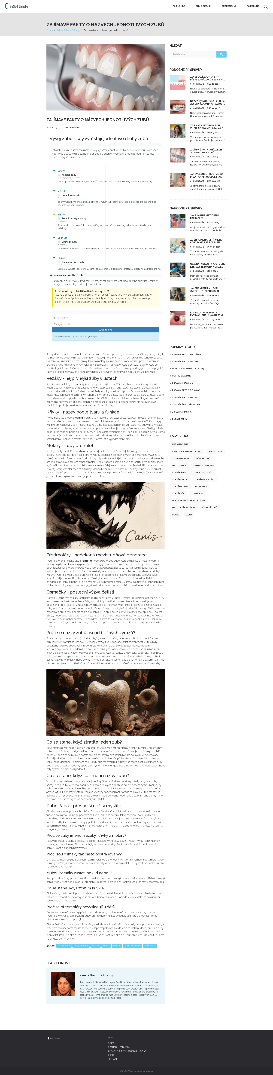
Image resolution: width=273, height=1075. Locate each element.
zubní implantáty (204, 479)
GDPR (111, 1055)
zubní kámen (179, 472)
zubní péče (178, 493)
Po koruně (253, 6)
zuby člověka (81, 945)
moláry (117, 945)
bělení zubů (203, 458)
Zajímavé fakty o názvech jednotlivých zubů (206, 151)
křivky (106, 945)
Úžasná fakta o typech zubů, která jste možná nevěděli (208, 265)
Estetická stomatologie (189, 369)
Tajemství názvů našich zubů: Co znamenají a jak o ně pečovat (206, 128)
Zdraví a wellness (185, 361)
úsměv (175, 515)
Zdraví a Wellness (184, 397)
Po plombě (179, 6)
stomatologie (180, 458)
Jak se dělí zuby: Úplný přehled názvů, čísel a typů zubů (207, 80)
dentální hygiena (204, 465)
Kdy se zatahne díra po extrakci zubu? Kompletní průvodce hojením (206, 315)
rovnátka (201, 486)
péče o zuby (215, 451)
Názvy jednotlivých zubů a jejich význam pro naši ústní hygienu (208, 104)
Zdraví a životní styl (186, 404)
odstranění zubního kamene (189, 500)
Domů (49, 30)
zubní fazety (179, 479)
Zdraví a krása (182, 383)
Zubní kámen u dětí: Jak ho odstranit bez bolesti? (206, 241)
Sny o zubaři (203, 6)
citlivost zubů (203, 472)
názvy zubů (64, 945)
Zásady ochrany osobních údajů (127, 1051)
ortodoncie (179, 465)
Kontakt (112, 1059)
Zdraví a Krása (182, 412)
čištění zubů (209, 507)
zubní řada (150, 945)
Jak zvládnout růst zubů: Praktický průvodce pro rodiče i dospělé (206, 177)
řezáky (95, 945)
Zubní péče (179, 419)
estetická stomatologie (187, 451)
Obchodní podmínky (119, 1047)
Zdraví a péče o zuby (186, 354)
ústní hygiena (180, 444)
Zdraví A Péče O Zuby (68, 30)
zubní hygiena (180, 486)
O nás (111, 1043)
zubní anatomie (132, 945)
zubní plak (197, 493)
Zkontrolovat (105, 329)
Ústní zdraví (181, 376)
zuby (189, 515)
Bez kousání (229, 6)
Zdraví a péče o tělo (186, 390)
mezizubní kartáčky (183, 507)
